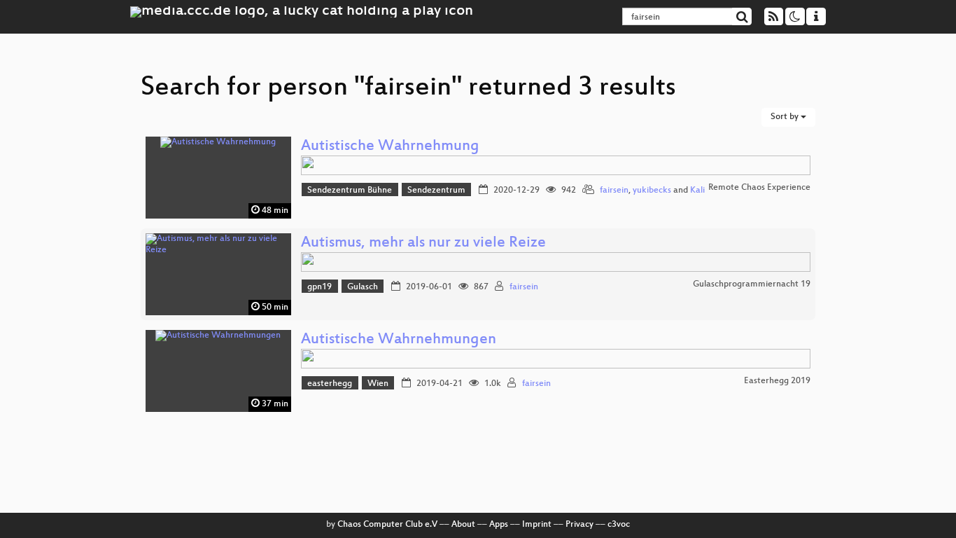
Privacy (579, 525)
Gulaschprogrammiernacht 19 (751, 284)
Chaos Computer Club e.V (387, 525)
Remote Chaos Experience (759, 188)
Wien (377, 384)
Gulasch (362, 287)
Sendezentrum (436, 190)
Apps (498, 525)
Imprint (536, 525)
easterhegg (329, 384)
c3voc (618, 525)
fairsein (614, 190)
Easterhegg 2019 (777, 381)
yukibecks (652, 190)
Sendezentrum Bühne (349, 190)
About (463, 525)
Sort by (786, 117)
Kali (697, 190)
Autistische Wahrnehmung (390, 147)
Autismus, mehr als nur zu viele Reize (423, 243)
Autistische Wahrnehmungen (398, 340)
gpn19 (319, 287)
